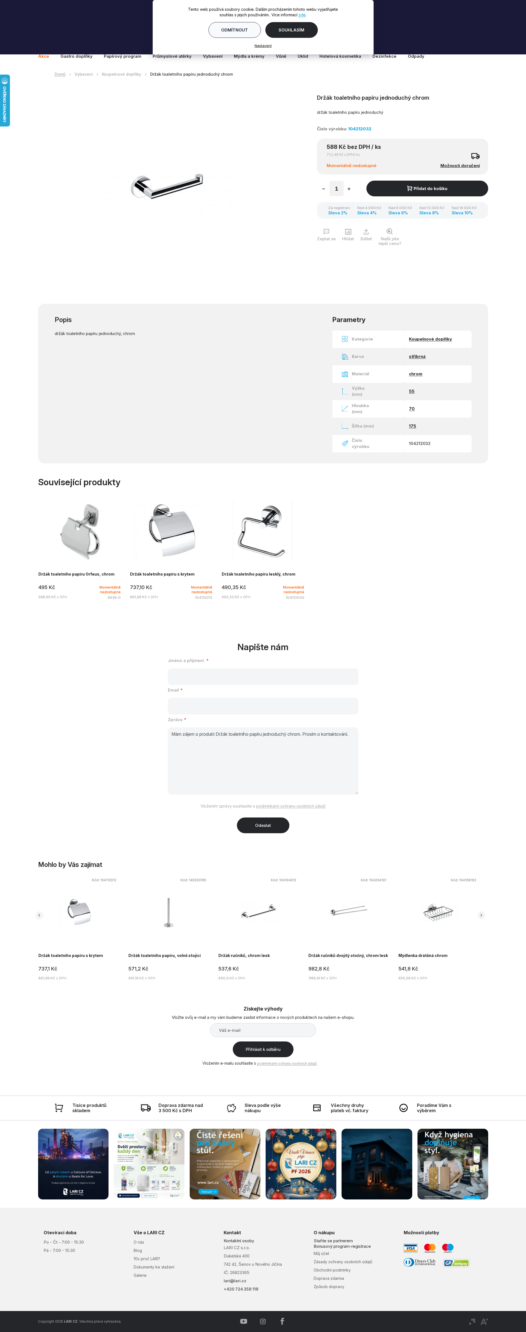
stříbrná (417, 356)
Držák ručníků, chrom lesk (244, 955)
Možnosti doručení (460, 165)
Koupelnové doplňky (430, 339)
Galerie (140, 1275)
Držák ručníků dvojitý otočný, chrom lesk (348, 955)
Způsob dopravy (329, 1286)
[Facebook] (282, 1321)
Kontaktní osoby (239, 1240)
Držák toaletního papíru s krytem (70, 955)
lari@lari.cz (235, 1280)
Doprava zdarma (329, 1278)
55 (411, 391)
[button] (78, 929)
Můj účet (321, 1253)
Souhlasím (291, 30)
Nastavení (263, 45)
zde (302, 14)
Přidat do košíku (430, 188)
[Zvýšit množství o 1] (349, 189)
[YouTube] (243, 1321)
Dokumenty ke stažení (154, 1267)
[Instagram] (263, 1321)
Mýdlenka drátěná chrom (423, 955)
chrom (415, 373)
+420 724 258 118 (241, 1289)
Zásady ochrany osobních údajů (343, 1261)
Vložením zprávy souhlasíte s (263, 806)
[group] (83, 928)
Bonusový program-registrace (342, 1246)
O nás (139, 1242)
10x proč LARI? (147, 1258)
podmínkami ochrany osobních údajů (291, 806)
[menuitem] (46, 56)
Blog (138, 1250)
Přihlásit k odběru (263, 1049)
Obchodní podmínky (332, 1270)
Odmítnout (234, 30)
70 (412, 408)
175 (412, 426)
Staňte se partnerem (333, 1240)
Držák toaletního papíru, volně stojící (164, 955)
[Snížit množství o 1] (323, 189)
